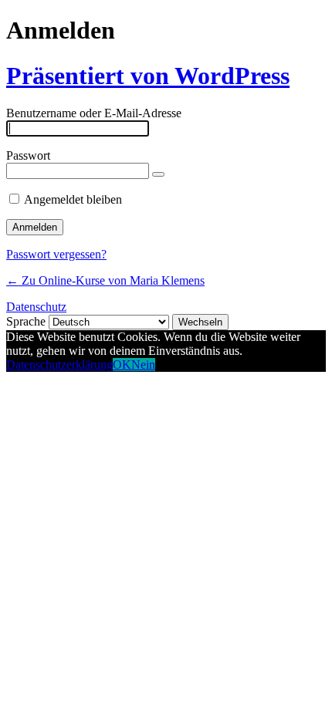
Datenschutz (36, 306)
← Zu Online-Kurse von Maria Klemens (105, 280)
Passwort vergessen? (56, 254)
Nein (143, 364)
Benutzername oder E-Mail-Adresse (93, 113)
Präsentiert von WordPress (148, 75)
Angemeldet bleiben (73, 199)
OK (122, 364)
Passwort (28, 155)
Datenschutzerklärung (59, 364)
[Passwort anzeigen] (158, 174)
